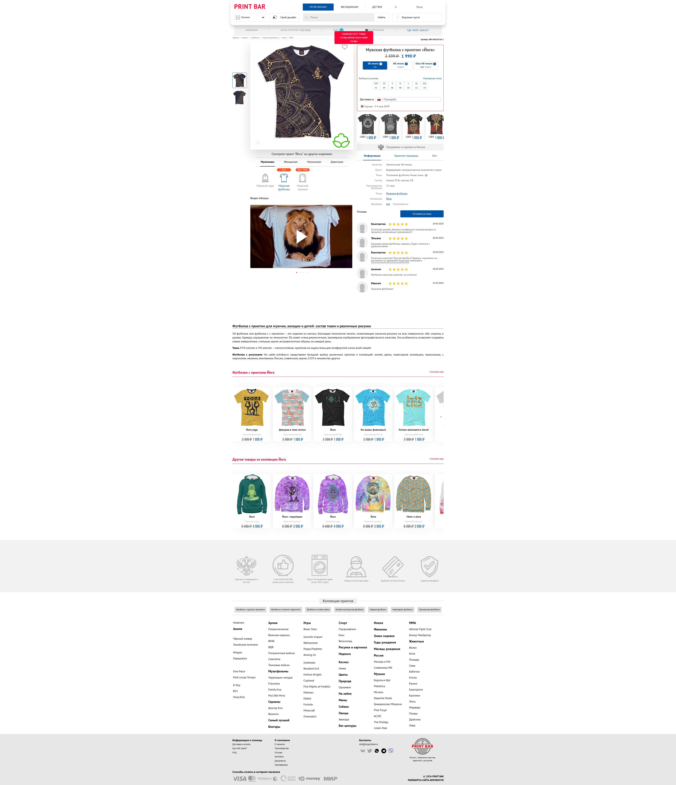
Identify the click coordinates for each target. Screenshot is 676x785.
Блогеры (274, 727)
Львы (412, 725)
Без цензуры (347, 726)
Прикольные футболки (429, 609)
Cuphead (308, 680)
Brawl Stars (310, 629)
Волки (413, 647)
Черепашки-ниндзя (280, 677)
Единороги (416, 689)
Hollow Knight (312, 674)
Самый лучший (278, 720)
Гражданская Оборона (388, 704)
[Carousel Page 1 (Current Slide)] (296, 272)
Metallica (379, 686)
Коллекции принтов (338, 601)
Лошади (414, 659)
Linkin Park (380, 728)
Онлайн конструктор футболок (349, 609)
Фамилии (380, 629)
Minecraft (309, 710)
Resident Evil (311, 668)
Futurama (274, 683)
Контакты (279, 756)
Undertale (309, 662)
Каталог (245, 17)
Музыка (379, 674)
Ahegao (237, 652)
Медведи (414, 707)
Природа (345, 681)
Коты (412, 653)
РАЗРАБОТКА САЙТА (418, 780)
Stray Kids (239, 697)
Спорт (283, 38)
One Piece (239, 671)
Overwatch (309, 716)
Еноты (413, 677)
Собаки (344, 707)
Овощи (343, 713)
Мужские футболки (270, 38)
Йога (291, 38)
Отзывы (278, 752)
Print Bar (250, 7)
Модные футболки (378, 609)
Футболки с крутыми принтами (250, 609)
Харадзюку (240, 658)
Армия (272, 623)
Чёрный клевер (242, 638)
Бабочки (414, 671)
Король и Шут (382, 680)
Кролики (414, 695)
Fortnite (308, 704)
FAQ (234, 752)
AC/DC (377, 716)
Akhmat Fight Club (420, 629)
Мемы (343, 700)
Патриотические (278, 629)
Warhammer (310, 643)
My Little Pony (276, 695)
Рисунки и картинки (353, 647)
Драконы (415, 719)
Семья (342, 668)
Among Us (309, 655)
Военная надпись (279, 635)
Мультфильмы (278, 671)
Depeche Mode (383, 698)
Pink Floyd (380, 710)
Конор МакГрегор (420, 635)
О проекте (280, 744)
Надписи (345, 654)
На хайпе (345, 694)
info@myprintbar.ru (368, 744)
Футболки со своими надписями (286, 609)
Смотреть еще (437, 372)
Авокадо (344, 719)
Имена (378, 623)
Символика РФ (383, 667)
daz (388, 204)
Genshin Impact (312, 637)
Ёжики (413, 683)
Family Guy (274, 689)
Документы (280, 761)
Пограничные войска (281, 653)
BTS (235, 691)
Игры (307, 623)
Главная (235, 38)
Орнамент (345, 687)
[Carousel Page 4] (307, 272)
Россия (378, 655)
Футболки (255, 38)
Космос (344, 662)
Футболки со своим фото (318, 609)
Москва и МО (382, 661)
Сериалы (274, 702)
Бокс (342, 635)
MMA (412, 623)
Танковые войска (279, 665)
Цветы (343, 675)
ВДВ (270, 647)
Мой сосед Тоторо (244, 677)
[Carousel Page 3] (303, 272)
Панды (413, 713)
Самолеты (274, 659)
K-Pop (236, 685)
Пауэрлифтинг (347, 629)
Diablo (307, 698)
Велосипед (345, 641)
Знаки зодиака (384, 636)
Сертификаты (281, 765)
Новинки (238, 622)
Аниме (237, 629)
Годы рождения (385, 642)
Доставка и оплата (241, 744)
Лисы (412, 701)
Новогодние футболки (403, 609)
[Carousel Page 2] (300, 272)
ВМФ (271, 641)
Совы (412, 665)
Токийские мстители (245, 644)
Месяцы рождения (387, 649)
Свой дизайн (288, 17)
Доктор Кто (275, 708)
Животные (416, 641)
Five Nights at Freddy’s (316, 686)
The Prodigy (381, 722)
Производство (282, 748)
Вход (420, 7)
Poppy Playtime (312, 649)
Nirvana (378, 692)
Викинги (273, 714)
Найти (381, 17)
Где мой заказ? (239, 748)
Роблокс (308, 692)
